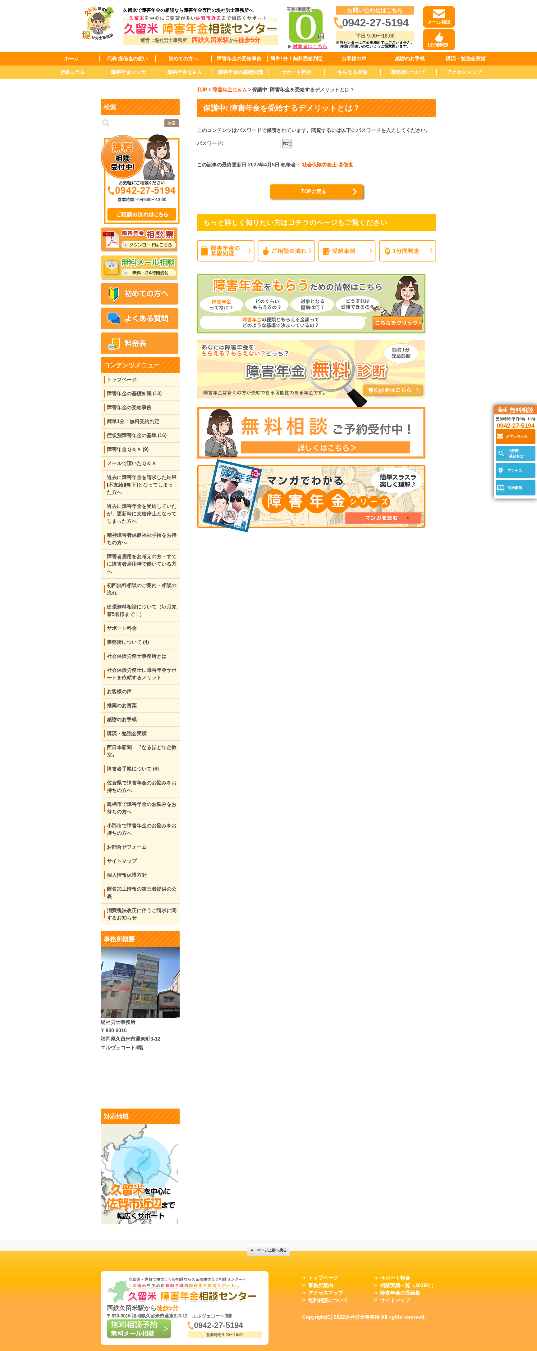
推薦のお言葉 (122, 705)
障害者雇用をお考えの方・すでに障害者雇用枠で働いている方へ (142, 564)
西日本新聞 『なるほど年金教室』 (142, 751)
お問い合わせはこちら (375, 10)
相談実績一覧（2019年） (408, 1285)
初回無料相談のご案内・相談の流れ (142, 589)
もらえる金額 (352, 72)
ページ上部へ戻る (272, 1250)
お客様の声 (354, 58)
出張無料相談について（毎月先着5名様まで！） (142, 610)
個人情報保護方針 (127, 875)
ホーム (71, 58)
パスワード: (211, 143)
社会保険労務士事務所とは (137, 656)
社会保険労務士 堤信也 (327, 164)
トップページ (122, 379)
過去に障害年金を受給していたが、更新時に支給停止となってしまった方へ (142, 514)
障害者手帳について (133, 768)
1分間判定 (437, 44)
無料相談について (328, 1300)
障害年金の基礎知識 (240, 72)
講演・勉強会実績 (466, 58)
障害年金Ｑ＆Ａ (185, 72)
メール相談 (439, 22)
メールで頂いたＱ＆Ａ (131, 463)
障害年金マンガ (128, 72)
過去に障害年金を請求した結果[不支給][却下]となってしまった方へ (142, 485)
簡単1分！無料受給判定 (296, 58)
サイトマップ (122, 861)
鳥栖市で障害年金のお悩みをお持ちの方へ (142, 808)
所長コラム (72, 72)
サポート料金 (296, 72)
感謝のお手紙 (410, 58)
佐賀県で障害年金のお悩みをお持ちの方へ (142, 786)
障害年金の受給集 (400, 1292)
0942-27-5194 (375, 22)
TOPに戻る (313, 191)
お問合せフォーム (127, 847)
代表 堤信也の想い (127, 58)
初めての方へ (183, 58)
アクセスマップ (464, 72)
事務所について (408, 72)
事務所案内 (320, 1285)
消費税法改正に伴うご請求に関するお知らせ (142, 914)
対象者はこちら (310, 46)
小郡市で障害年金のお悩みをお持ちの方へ (142, 829)
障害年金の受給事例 (239, 58)
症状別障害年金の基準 (137, 435)
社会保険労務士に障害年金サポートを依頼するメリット (142, 673)
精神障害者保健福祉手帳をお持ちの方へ (142, 538)
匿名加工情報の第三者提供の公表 (142, 892)
